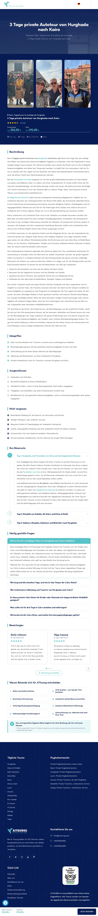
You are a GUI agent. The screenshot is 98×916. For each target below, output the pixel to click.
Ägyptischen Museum (19, 197)
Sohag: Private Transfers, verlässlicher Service (69, 788)
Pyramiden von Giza (23, 179)
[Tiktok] (34, 857)
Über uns (11, 878)
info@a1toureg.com (61, 836)
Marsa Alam (12, 784)
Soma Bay (11, 776)
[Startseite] (13, 4)
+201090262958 (59, 841)
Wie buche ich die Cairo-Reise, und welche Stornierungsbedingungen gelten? (45, 615)
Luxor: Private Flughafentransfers (63, 776)
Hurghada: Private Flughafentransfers (65, 772)
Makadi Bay (12, 796)
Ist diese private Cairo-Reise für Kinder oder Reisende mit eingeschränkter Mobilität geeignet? (49, 598)
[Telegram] (5, 903)
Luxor (9, 788)
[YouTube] (28, 857)
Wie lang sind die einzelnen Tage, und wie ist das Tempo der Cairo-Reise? (43, 583)
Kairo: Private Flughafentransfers (63, 768)
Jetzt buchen (86, 912)
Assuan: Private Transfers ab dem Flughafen (68, 780)
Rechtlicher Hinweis (15, 898)
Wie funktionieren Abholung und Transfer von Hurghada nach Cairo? (41, 590)
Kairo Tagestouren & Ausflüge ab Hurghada (53, 35)
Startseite (29, 35)
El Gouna (11, 803)
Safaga (10, 811)
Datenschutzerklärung (16, 890)
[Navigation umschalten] (26, 4)
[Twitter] (16, 857)
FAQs (9, 886)
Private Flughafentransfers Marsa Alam (66, 764)
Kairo (9, 780)
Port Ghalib (11, 799)
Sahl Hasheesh (13, 772)
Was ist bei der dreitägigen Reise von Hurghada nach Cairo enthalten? (42, 541)
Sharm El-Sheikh (13, 768)
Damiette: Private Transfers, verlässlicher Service (70, 784)
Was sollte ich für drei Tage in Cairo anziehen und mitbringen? (38, 607)
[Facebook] (9, 857)
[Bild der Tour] (20, 84)
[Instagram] (22, 857)
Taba (9, 819)
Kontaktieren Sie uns (15, 882)
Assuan (10, 792)
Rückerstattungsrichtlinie (17, 894)
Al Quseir (11, 807)
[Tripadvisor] (70, 876)
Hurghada (42, 158)
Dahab (10, 815)
